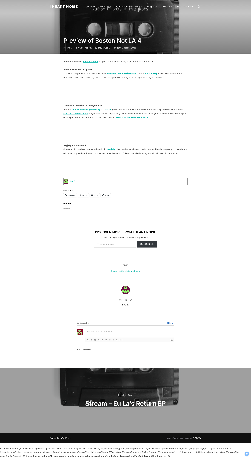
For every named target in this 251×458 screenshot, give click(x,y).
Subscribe (147, 244)
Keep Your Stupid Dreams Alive (132, 117)
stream (136, 271)
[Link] (117, 340)
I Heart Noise (64, 6)
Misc (137, 6)
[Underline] (95, 340)
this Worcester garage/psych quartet (92, 109)
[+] (124, 340)
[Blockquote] (110, 340)
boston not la (117, 271)
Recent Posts (121, 6)
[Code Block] (113, 340)
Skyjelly (106, 47)
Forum (103, 6)
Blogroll (151, 6)
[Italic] (91, 340)
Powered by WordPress (60, 438)
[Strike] (99, 340)
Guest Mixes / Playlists (89, 47)
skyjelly (128, 271)
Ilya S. (69, 47)
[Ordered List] (102, 340)
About (90, 6)
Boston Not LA (90, 61)
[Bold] (88, 340)
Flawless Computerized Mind (122, 73)
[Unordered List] (106, 340)
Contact (188, 6)
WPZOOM (197, 438)
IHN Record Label (171, 6)
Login (171, 323)
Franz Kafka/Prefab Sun (75, 113)
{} (120, 340)
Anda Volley (151, 73)
